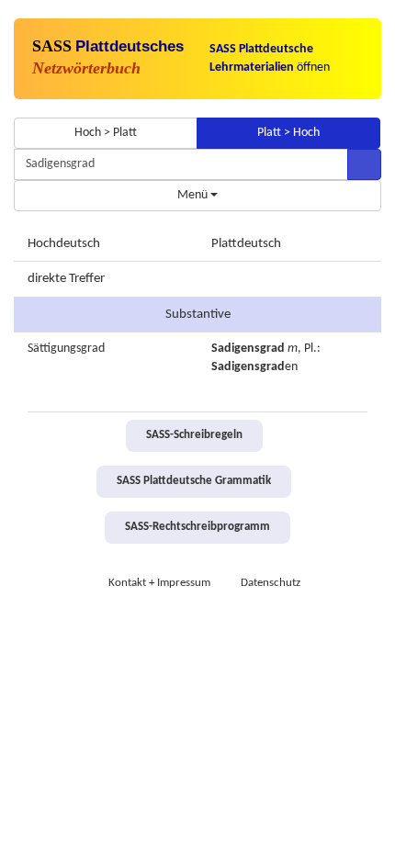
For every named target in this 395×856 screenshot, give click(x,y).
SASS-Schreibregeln (194, 435)
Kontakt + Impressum (159, 583)
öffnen (269, 58)
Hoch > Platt (105, 133)
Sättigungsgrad (66, 348)
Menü (193, 195)
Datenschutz (270, 583)
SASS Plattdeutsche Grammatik (194, 481)
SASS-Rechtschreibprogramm (197, 527)
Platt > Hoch (288, 133)
